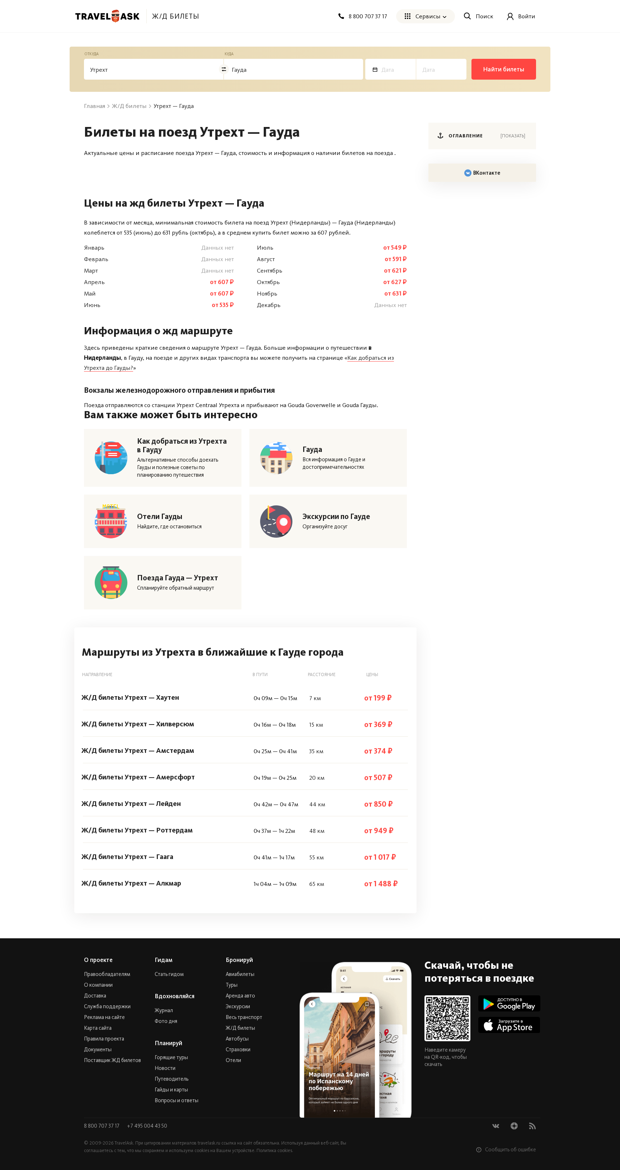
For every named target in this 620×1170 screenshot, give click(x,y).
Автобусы (237, 1038)
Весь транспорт (244, 1017)
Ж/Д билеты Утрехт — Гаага (127, 856)
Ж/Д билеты (240, 1028)
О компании (98, 985)
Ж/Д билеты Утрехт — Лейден (131, 803)
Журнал (164, 1010)
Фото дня (166, 1021)
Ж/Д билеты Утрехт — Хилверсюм (137, 724)
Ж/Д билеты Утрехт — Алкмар (131, 883)
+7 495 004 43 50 (147, 1126)
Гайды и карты (171, 1089)
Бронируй (239, 959)
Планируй (168, 1043)
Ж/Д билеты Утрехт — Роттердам (137, 830)
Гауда (312, 449)
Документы (98, 1049)
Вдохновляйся (174, 996)
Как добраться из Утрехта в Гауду (182, 445)
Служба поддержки (107, 1006)
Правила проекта (104, 1038)
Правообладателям (107, 974)
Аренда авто (240, 995)
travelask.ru (209, 1143)
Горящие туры (171, 1057)
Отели (233, 1060)
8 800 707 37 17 (102, 1126)
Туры (232, 985)
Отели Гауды (160, 516)
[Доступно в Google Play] (509, 1003)
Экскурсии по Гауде (336, 516)
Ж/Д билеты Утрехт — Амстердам (137, 750)
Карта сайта (98, 1028)
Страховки (238, 1049)
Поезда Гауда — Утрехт (177, 578)
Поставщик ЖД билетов (112, 1060)
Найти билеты (503, 69)
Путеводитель (171, 1079)
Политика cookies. (275, 1150)
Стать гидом (169, 974)
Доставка (95, 995)
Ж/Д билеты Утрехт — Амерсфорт (138, 777)
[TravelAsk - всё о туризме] (107, 16)
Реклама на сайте (104, 1017)
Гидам (164, 959)
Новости (165, 1068)
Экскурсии (238, 1006)
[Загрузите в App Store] (509, 1025)
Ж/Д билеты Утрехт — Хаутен (130, 697)
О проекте (98, 959)
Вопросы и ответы (176, 1100)
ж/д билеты (175, 16)
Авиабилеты (240, 974)
